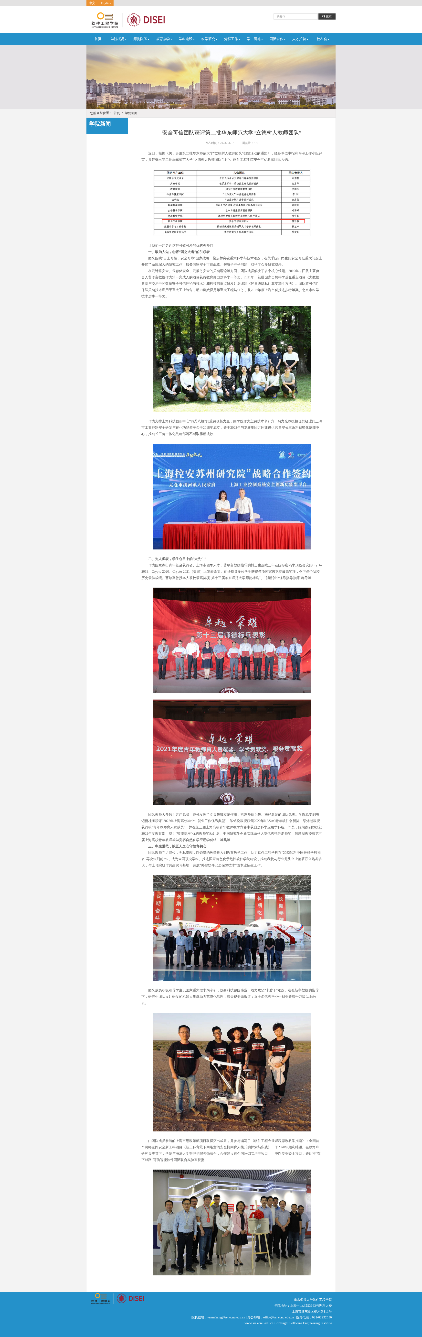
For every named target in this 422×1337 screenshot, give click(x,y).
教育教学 (163, 39)
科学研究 (208, 39)
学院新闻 (131, 113)
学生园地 (254, 39)
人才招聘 (299, 39)
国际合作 (276, 39)
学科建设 (185, 39)
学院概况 (117, 39)
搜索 (328, 16)
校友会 (322, 39)
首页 (98, 39)
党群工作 (231, 39)
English (106, 3)
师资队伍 (140, 39)
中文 (92, 3)
